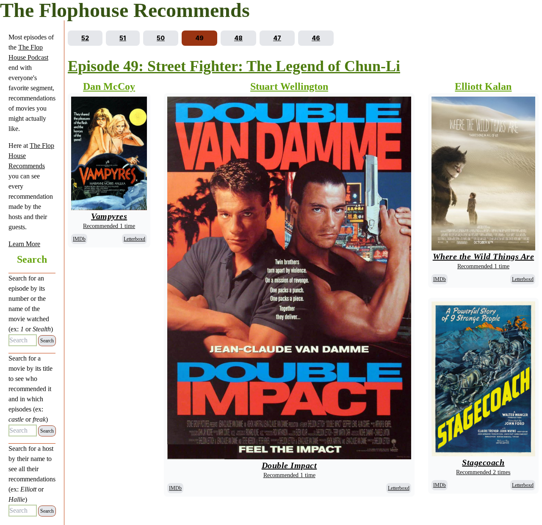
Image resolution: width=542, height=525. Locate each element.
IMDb (79, 239)
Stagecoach (483, 462)
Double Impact (289, 465)
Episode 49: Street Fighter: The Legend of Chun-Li (234, 66)
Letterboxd (134, 239)
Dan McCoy (109, 86)
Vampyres (109, 216)
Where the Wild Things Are (483, 256)
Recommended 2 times (483, 472)
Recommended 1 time (109, 226)
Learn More (24, 243)
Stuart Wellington (289, 86)
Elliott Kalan (483, 86)
